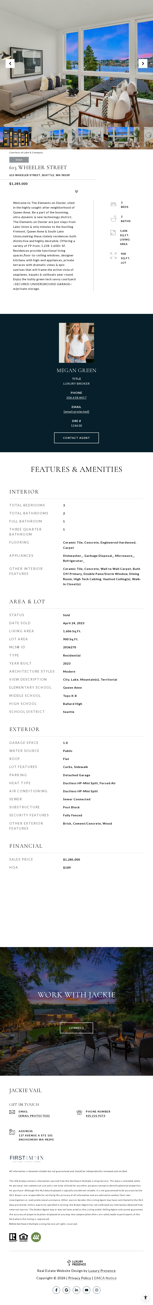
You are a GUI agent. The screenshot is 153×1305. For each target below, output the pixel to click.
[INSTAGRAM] (96, 1290)
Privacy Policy (79, 1278)
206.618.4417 (76, 397)
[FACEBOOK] (56, 1290)
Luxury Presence (102, 1271)
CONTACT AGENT (76, 437)
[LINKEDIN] (76, 1290)
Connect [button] (76, 1027)
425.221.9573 (95, 1115)
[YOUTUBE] (86, 1290)
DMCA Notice (105, 1278)
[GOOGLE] (66, 1290)
